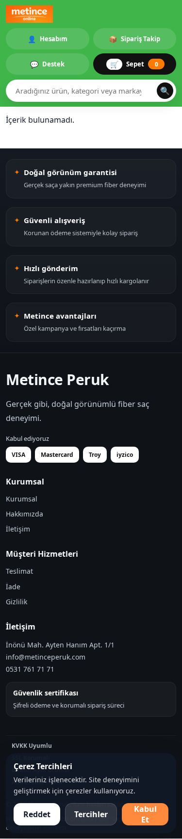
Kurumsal (21, 498)
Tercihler (91, 814)
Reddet (36, 814)
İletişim (18, 528)
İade (13, 586)
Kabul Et (145, 814)
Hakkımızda (24, 513)
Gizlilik (16, 601)
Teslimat (19, 571)
